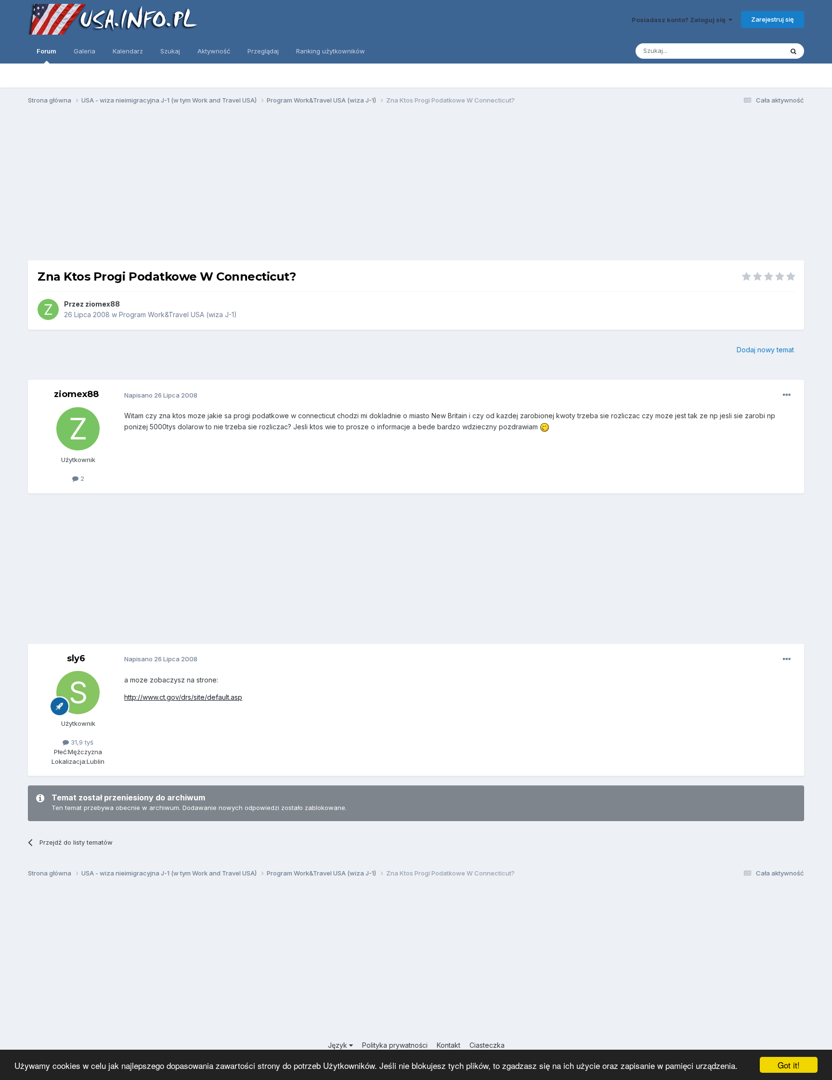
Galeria (84, 51)
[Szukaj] (793, 51)
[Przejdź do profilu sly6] (78, 692)
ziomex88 (102, 304)
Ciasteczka (487, 1045)
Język (338, 1045)
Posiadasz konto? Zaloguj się (680, 20)
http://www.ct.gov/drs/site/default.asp (183, 697)
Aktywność (213, 51)
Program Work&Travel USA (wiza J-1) (178, 314)
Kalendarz (128, 51)
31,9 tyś (81, 742)
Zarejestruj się (772, 19)
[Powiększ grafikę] (544, 427)
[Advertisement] (416, 186)
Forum (46, 51)
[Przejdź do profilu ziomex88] (48, 309)
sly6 (76, 658)
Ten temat (755, 50)
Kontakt (448, 1045)
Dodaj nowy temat (765, 350)
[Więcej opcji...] (786, 395)
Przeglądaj (263, 51)
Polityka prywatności (395, 1045)
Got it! (789, 1065)
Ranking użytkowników (330, 51)
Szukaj (170, 51)
